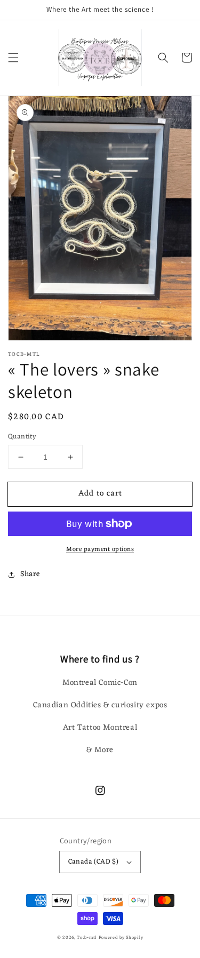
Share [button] (30, 574)
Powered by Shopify (121, 937)
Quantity (22, 437)
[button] (13, 57)
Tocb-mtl (87, 937)
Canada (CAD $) (93, 862)
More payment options (100, 549)
